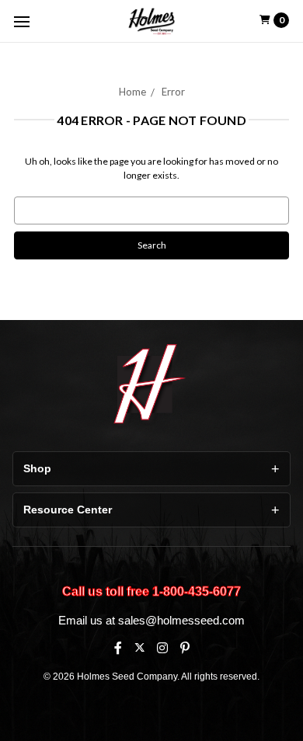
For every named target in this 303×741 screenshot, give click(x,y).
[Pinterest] (185, 648)
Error (173, 91)
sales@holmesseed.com (181, 620)
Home (132, 91)
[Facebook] (118, 648)
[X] (139, 647)
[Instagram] (162, 648)
